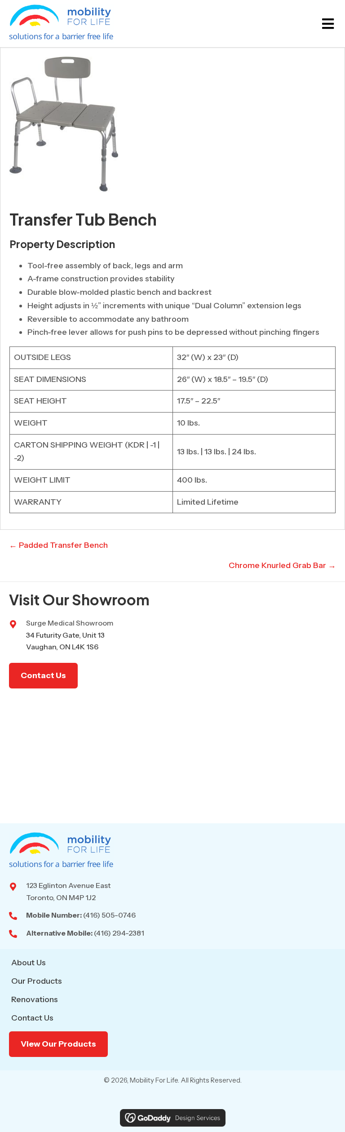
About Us (28, 963)
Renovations (34, 999)
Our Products (36, 981)
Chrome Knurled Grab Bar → (282, 565)
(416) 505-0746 (109, 914)
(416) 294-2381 (119, 932)
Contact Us (32, 1018)
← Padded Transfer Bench (58, 545)
